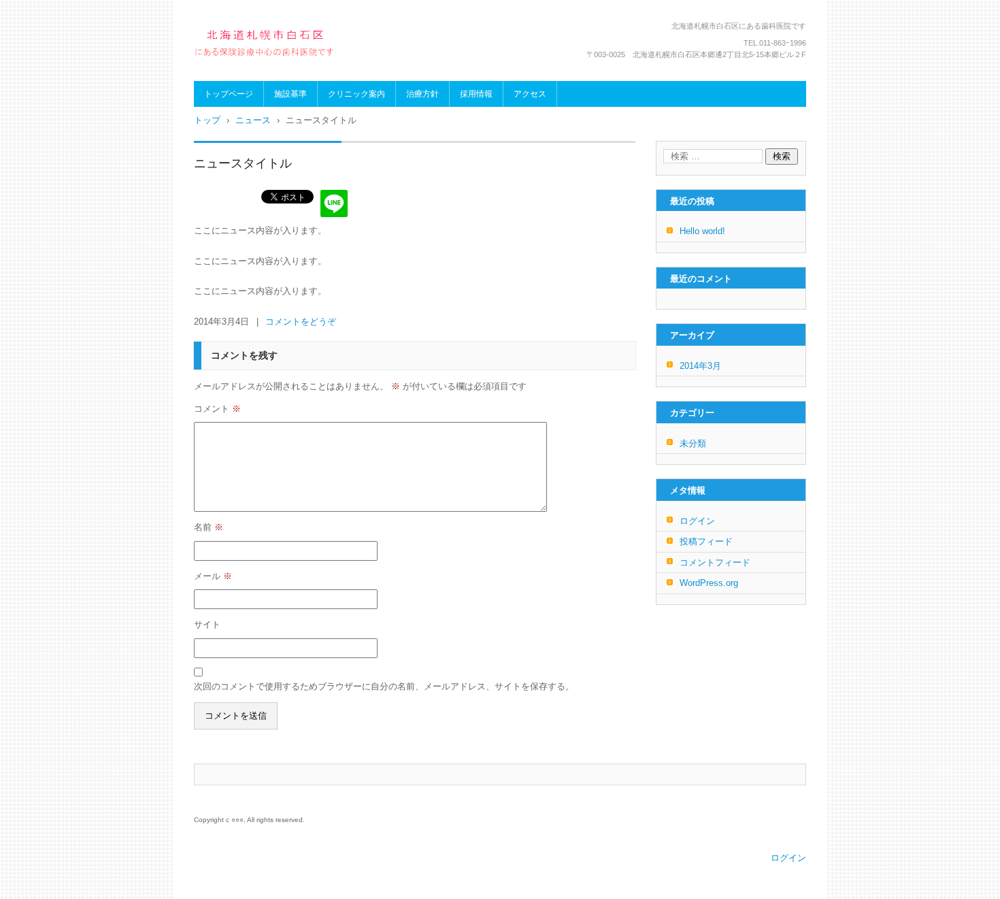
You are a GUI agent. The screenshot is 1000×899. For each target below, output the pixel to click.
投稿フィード (706, 541)
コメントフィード (715, 562)
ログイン (697, 521)
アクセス (530, 94)
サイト (207, 624)
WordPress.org (709, 583)
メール (213, 576)
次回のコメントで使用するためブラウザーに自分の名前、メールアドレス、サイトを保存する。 (384, 686)
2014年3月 (700, 366)
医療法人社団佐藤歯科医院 (267, 69)
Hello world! (702, 231)
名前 (208, 527)
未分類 (693, 443)
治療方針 (422, 94)
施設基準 (290, 94)
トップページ (228, 94)
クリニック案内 (356, 94)
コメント (217, 409)
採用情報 (476, 94)
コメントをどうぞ (300, 321)
